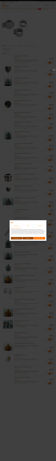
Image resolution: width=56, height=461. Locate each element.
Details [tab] (28, 225)
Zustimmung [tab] (16, 225)
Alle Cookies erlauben (39, 238)
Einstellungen (27, 238)
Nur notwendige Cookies (16, 238)
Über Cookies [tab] (40, 225)
